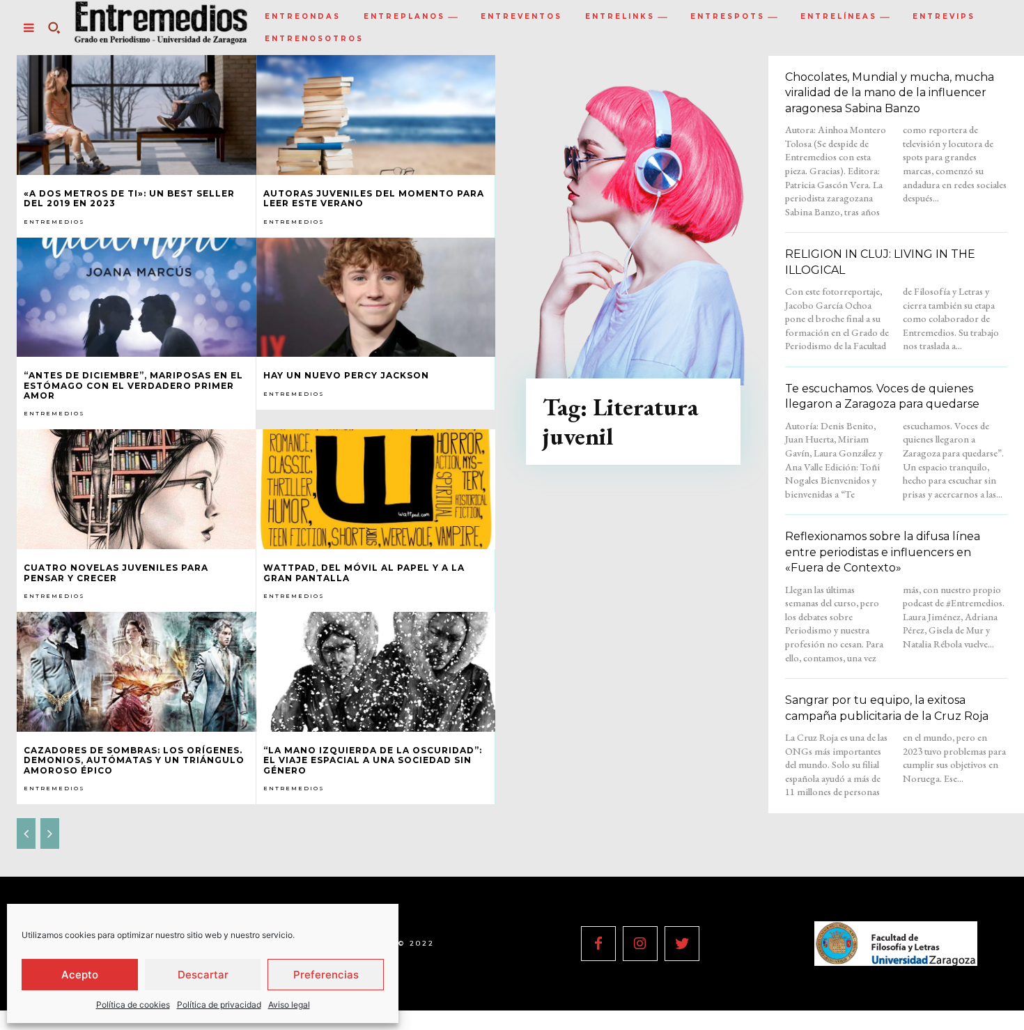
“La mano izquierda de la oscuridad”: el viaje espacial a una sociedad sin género (372, 760)
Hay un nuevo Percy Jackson (346, 375)
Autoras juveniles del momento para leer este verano (373, 198)
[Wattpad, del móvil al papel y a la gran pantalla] (376, 489)
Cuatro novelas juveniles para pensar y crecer (116, 572)
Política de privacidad (219, 1004)
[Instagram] (640, 943)
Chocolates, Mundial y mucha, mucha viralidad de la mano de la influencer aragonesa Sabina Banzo (889, 92)
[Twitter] (682, 943)
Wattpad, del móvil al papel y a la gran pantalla (364, 572)
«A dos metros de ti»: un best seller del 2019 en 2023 (129, 198)
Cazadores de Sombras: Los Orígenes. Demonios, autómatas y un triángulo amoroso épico (134, 760)
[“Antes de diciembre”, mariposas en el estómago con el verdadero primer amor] (136, 298)
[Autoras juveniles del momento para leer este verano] (376, 115)
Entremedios (54, 221)
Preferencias (326, 974)
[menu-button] (28, 28)
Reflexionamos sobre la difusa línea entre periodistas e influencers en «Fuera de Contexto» (882, 552)
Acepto (79, 974)
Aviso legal (289, 1004)
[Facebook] (598, 943)
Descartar (203, 974)
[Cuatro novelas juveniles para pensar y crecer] (136, 489)
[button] (53, 28)
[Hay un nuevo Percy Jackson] (376, 298)
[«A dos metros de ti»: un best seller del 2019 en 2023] (136, 115)
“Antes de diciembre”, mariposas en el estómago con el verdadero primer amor (133, 385)
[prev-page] (26, 833)
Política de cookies (133, 1004)
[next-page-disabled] (49, 833)
